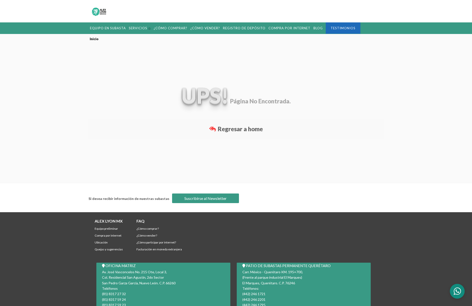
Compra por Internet (261, 27)
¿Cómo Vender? (189, 27)
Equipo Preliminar (106, 228)
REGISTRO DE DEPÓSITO (222, 27)
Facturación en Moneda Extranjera (159, 249)
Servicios (131, 27)
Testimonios (308, 28)
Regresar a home (240, 128)
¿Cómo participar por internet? (156, 242)
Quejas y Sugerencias (109, 249)
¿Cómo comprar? (160, 27)
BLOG (286, 27)
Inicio (94, 39)
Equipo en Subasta (105, 27)
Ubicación (101, 242)
